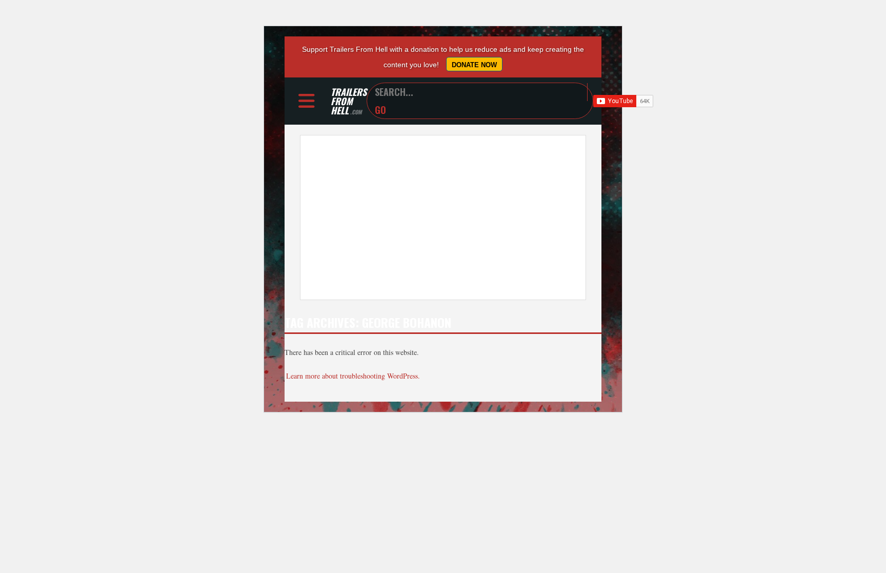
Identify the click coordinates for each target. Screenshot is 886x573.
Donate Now (474, 65)
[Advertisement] (443, 217)
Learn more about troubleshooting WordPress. (353, 376)
